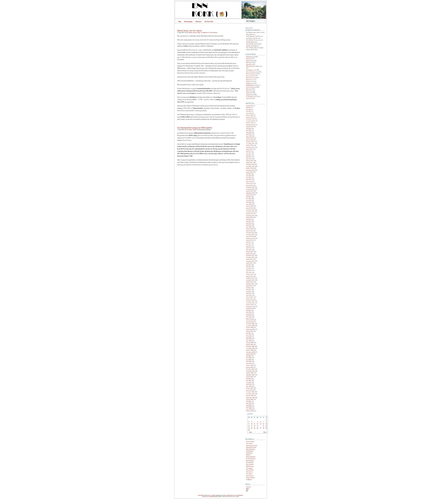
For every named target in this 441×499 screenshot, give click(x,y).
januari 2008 (249, 367)
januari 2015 (249, 208)
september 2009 (250, 329)
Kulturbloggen (250, 466)
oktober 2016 (249, 168)
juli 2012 (248, 265)
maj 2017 (248, 155)
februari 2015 (249, 206)
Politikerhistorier (250, 85)
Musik (194, 32)
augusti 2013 (249, 240)
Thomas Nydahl (250, 477)
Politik (198, 32)
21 (263, 426)
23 (249, 428)
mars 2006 (249, 409)
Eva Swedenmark (250, 458)
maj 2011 (248, 291)
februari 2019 (249, 115)
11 (254, 424)
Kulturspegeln (188, 22)
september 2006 (250, 397)
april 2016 (249, 179)
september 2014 (250, 215)
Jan (247, 32)
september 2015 (250, 193)
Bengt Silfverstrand (251, 447)
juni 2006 (248, 403)
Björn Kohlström (250, 449)
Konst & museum (250, 72)
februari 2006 (249, 411)
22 (266, 426)
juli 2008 (248, 356)
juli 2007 (248, 378)
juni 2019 (248, 109)
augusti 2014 (249, 217)
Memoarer (198, 22)
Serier (247, 91)
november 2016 (250, 166)
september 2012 (250, 261)
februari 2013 (249, 251)
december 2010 (250, 301)
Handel (248, 64)
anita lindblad (249, 40)
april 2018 (249, 134)
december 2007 (250, 369)
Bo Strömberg (250, 451)
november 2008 (250, 348)
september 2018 (250, 124)
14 (263, 424)
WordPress (201, 495)
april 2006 (249, 407)
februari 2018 (249, 138)
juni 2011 (248, 289)
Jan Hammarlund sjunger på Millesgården (194, 127)
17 (251, 426)
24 (251, 428)
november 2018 (250, 121)
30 (249, 430)
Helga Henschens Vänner (252, 66)
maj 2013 (248, 246)
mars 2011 (249, 295)
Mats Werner (249, 472)
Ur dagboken (204, 32)
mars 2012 (249, 272)
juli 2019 (248, 107)
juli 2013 (248, 242)
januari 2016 (249, 185)
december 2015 (250, 187)
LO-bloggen (249, 468)
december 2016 (250, 164)
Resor (247, 89)
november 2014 (250, 212)
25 (254, 428)
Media (190, 32)
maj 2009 (248, 337)
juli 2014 (248, 219)
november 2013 (250, 234)
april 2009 (249, 339)
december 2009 (250, 323)
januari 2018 (249, 140)
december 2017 (250, 141)
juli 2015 (248, 196)
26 (257, 428)
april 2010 (249, 316)
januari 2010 (249, 322)
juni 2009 (248, 335)
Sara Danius (249, 474)
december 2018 (250, 119)
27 (260, 428)
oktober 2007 (249, 373)
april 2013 (249, 248)
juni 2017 (248, 153)
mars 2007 (249, 386)
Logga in (248, 487)
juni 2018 (248, 130)
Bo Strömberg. (238, 495)
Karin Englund (250, 460)
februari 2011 (249, 297)
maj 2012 (248, 268)
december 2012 (250, 255)
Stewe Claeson (250, 475)
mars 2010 (249, 318)
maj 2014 (248, 223)
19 (257, 426)
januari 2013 (249, 253)
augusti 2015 (249, 195)
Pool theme (211, 495)
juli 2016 (248, 174)
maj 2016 (248, 178)
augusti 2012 (249, 263)
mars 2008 (249, 363)
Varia (247, 98)
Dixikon (248, 455)
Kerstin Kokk (249, 462)
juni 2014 (248, 221)
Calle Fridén (249, 453)
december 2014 (250, 210)
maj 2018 (248, 132)
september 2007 (250, 375)
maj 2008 (248, 359)
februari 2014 (249, 229)
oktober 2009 (249, 327)
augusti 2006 (249, 399)
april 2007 (249, 384)
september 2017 (250, 147)
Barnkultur (249, 57)
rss (253, 57)
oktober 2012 (249, 259)
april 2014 (249, 225)
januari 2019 (249, 117)
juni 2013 (248, 244)
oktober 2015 (249, 191)
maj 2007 (248, 382)
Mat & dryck (249, 77)
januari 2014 (249, 231)
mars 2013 (249, 250)
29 (266, 428)
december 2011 (250, 278)
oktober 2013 (249, 236)
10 (251, 424)
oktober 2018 (249, 122)
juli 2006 (248, 401)
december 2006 (250, 392)
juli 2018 (248, 128)
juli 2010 (248, 310)
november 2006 (250, 394)
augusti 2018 (249, 126)
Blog (179, 22)
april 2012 (249, 270)
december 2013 (250, 232)
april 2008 (249, 361)
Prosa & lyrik (249, 87)
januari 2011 (249, 299)
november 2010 (250, 303)
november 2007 (250, 371)
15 (266, 424)
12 (257, 424)
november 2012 (250, 257)
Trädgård (248, 94)
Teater (247, 93)
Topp (237, 496)
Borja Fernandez (228, 495)
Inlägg (204, 496)
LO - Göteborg (250, 47)
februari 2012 (249, 274)
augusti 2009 (249, 331)
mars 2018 (249, 136)
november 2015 (250, 189)
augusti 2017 (249, 149)
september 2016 (250, 170)
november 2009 (250, 325)
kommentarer (213, 496)
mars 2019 (249, 113)
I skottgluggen (250, 70)
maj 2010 (248, 314)
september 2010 (250, 306)
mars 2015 (249, 204)
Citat (247, 58)
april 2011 (249, 293)
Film (247, 62)
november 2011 (250, 280)
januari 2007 (249, 390)
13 (260, 424)
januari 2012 (249, 276)
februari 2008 (249, 365)
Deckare (248, 60)
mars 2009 (249, 341)
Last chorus (249, 76)
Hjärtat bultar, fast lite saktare (189, 30)
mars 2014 (249, 227)
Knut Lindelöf (250, 464)
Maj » (264, 432)
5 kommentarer (213, 32)
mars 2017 (249, 159)
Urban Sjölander (250, 36)
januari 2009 (249, 344)
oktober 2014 (249, 213)
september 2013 (250, 238)
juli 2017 (248, 151)
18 (254, 426)
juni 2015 (248, 198)
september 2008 (250, 352)
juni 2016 (248, 176)
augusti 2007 (249, 376)
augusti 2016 (249, 172)
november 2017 (250, 143)
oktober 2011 (249, 282)
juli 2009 (248, 333)
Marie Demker (250, 470)
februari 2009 (249, 342)
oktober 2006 (249, 395)
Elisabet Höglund (250, 457)
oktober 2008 (249, 350)
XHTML (227, 496)
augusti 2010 (249, 308)
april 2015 (249, 202)
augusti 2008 (249, 354)
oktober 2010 (249, 304)
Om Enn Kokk (209, 22)
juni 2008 (248, 358)
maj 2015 (248, 200)
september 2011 (250, 284)
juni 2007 (248, 380)
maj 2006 (248, 405)
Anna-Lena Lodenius (251, 445)
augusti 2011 (249, 285)
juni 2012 (248, 267)
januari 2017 (249, 162)
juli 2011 (248, 287)
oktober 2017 (249, 145)
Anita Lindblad (250, 441)
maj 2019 (248, 111)
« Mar (250, 432)
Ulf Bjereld (249, 479)
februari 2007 (249, 388)
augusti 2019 (249, 105)
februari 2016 (249, 183)
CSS (233, 496)
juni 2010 (248, 312)
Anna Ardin (249, 443)
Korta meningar (250, 74)
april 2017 (249, 157)
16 (249, 426)
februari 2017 (249, 160)
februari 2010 (249, 320)
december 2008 (250, 346)
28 (263, 428)
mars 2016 (249, 181)
